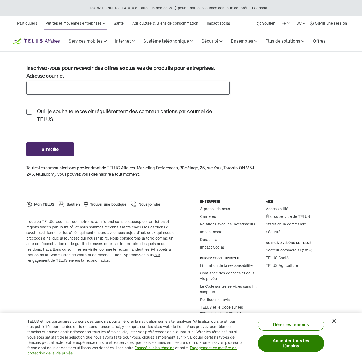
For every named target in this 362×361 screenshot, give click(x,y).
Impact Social (212, 247)
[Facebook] (66, 277)
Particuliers (27, 23)
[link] (319, 41)
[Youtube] (98, 277)
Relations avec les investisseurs (227, 224)
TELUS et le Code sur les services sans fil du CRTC (222, 309)
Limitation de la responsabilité (226, 265)
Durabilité (208, 239)
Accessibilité (277, 208)
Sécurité (273, 231)
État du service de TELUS (288, 216)
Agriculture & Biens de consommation (165, 23)
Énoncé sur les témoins (154, 347)
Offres (319, 41)
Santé (119, 23)
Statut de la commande (286, 224)
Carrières (208, 216)
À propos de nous (215, 208)
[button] (88, 41)
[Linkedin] (34, 277)
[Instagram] (82, 277)
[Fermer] (334, 321)
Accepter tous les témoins (291, 343)
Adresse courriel (44, 75)
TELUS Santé (277, 257)
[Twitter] (50, 277)
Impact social (218, 23)
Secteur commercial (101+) (289, 250)
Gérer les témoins (291, 324)
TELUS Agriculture (282, 265)
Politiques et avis (215, 299)
